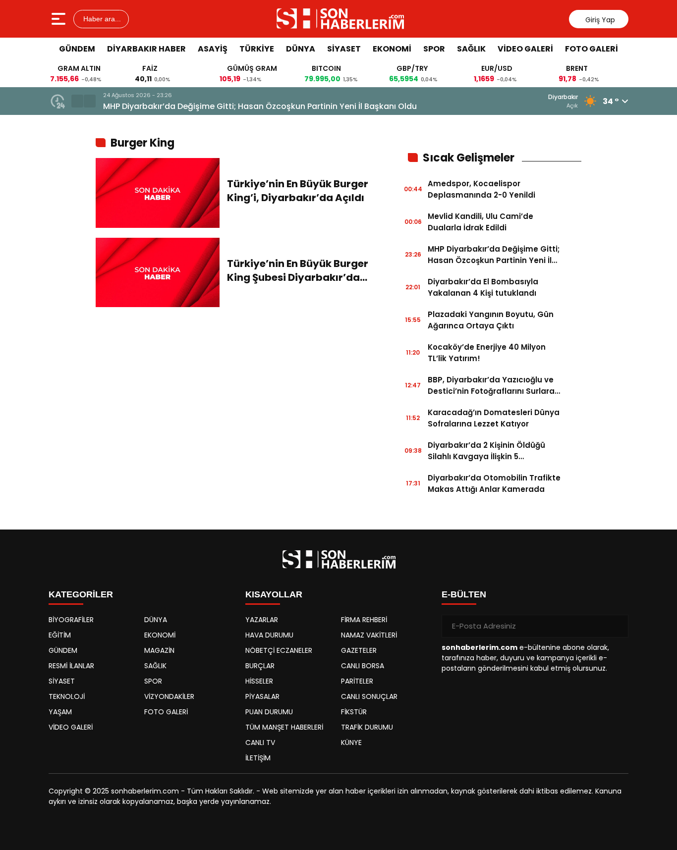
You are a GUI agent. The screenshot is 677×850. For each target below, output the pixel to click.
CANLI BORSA (362, 666)
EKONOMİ (392, 48)
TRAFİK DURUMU (367, 727)
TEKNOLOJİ (67, 696)
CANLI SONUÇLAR (369, 696)
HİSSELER (259, 681)
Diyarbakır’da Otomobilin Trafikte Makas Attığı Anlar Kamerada (494, 483)
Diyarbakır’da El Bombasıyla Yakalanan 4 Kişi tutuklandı (483, 287)
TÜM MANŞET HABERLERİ (284, 727)
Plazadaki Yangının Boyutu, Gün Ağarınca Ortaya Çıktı (491, 320)
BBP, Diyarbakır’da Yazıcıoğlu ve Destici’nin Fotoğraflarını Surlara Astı (491, 385)
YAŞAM (60, 712)
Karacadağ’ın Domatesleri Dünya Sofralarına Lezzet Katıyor (494, 418)
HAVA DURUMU (269, 635)
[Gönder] (617, 626)
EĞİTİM (60, 635)
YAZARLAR (261, 620)
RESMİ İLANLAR (71, 666)
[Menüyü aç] (60, 19)
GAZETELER (359, 650)
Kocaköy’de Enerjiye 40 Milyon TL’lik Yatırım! (487, 353)
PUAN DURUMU (269, 712)
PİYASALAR (262, 696)
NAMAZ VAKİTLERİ (369, 635)
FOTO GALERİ (591, 48)
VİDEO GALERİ (525, 48)
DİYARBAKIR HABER (146, 48)
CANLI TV (260, 742)
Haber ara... (101, 19)
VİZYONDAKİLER (169, 696)
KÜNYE (351, 742)
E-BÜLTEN (464, 594)
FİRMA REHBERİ (364, 620)
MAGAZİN (159, 650)
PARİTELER (357, 681)
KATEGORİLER (81, 594)
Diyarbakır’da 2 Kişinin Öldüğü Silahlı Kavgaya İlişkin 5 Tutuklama (486, 451)
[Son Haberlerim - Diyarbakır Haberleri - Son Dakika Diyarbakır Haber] (340, 18)
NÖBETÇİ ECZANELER (278, 650)
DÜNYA (300, 48)
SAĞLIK (471, 48)
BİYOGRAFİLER (71, 620)
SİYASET (344, 48)
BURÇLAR (260, 666)
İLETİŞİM (258, 758)
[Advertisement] (626, 210)
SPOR (434, 48)
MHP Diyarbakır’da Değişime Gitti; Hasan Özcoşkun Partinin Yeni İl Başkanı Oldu (260, 106)
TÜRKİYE (256, 48)
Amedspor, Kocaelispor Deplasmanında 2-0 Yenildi (481, 189)
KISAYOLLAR (273, 594)
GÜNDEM (77, 48)
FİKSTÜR (354, 712)
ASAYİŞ (212, 48)
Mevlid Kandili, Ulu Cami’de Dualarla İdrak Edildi (480, 222)
